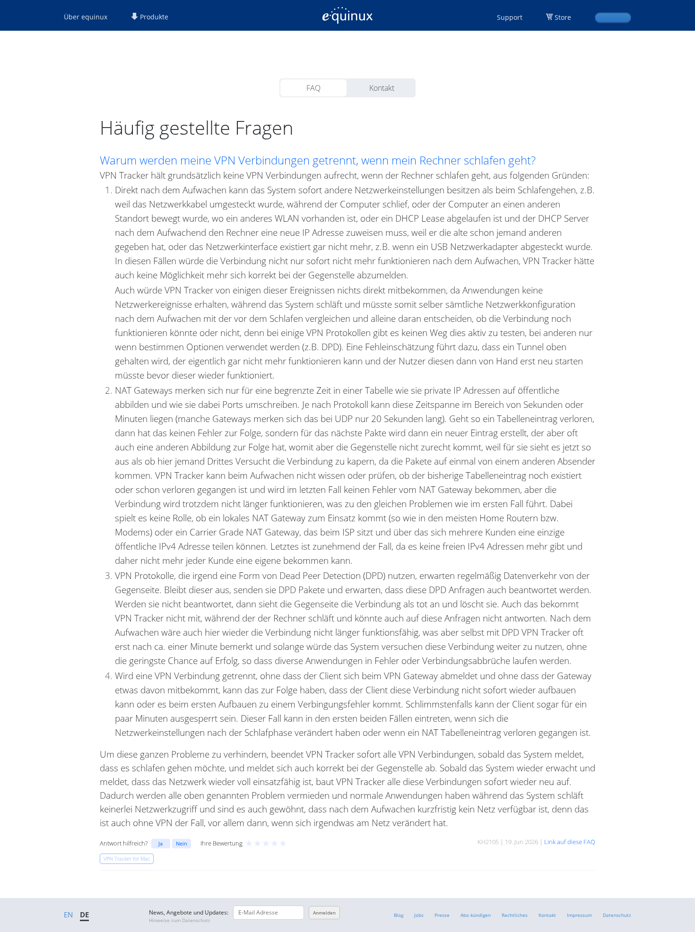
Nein (181, 843)
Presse (442, 915)
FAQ (313, 88)
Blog (398, 915)
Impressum (579, 915)
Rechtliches (515, 915)
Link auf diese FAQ (569, 841)
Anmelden (324, 912)
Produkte (153, 16)
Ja (160, 843)
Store (563, 17)
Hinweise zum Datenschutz (179, 920)
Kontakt (381, 88)
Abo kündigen (475, 915)
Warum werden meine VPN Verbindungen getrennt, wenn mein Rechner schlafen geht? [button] (318, 160)
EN (68, 914)
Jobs (419, 915)
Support (509, 17)
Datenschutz (617, 915)
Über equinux (85, 16)
